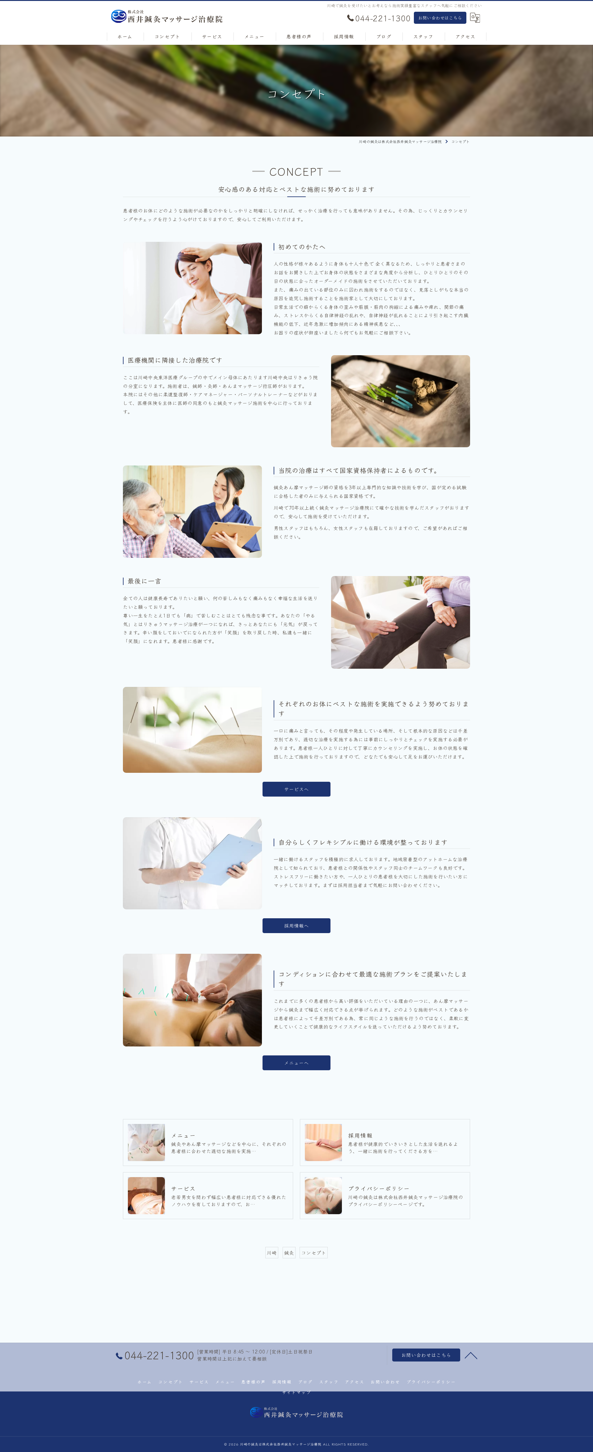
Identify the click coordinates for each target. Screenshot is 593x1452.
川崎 (272, 1252)
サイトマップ (296, 1392)
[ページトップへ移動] (471, 1355)
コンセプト (313, 1252)
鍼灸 (289, 1252)
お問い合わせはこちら (440, 18)
